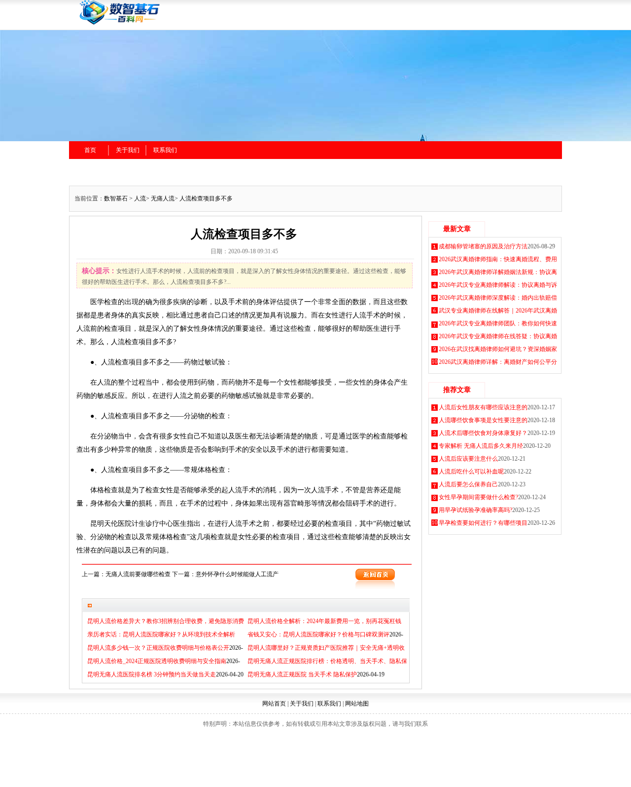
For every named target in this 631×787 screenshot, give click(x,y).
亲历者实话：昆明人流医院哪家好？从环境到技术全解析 (161, 634)
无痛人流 (163, 198)
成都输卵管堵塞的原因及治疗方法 (483, 246)
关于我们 (128, 150)
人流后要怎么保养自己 (468, 484)
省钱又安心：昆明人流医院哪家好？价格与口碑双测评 (318, 634)
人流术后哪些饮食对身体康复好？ (483, 433)
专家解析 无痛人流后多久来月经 (481, 445)
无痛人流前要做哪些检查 (138, 574)
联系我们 (165, 150)
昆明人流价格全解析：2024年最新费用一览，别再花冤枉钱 (324, 621)
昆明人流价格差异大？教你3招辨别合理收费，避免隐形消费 (165, 621)
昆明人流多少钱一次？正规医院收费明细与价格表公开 (158, 647)
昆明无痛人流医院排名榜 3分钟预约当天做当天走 (151, 674)
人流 (140, 198)
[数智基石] (182, 23)
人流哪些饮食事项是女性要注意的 (483, 420)
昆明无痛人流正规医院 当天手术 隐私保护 (302, 674)
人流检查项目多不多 (206, 198)
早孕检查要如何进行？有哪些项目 (483, 522)
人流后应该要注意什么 (468, 458)
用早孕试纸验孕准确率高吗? (475, 510)
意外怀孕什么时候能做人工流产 (237, 574)
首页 (90, 150)
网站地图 (357, 703)
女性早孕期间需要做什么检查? (478, 497)
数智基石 (116, 198)
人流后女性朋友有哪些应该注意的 (483, 407)
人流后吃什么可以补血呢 (471, 471)
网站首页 (274, 703)
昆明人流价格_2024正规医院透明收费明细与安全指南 (156, 661)
